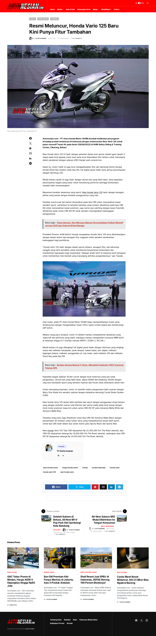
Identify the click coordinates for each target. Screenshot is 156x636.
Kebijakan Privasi (57, 623)
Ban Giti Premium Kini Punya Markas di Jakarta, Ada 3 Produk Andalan (58, 579)
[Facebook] (136, 620)
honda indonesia (98, 468)
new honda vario (67, 472)
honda (85, 468)
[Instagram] (147, 620)
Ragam (14, 572)
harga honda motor (70, 468)
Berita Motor (43, 19)
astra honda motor (50, 468)
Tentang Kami (56, 620)
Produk (124, 572)
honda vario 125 (49, 472)
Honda (50, 430)
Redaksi (67, 620)
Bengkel (46, 572)
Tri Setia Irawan (65, 451)
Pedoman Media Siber (88, 620)
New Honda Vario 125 (92, 192)
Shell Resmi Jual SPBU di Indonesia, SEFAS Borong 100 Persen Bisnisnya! (94, 579)
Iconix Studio (29, 629)
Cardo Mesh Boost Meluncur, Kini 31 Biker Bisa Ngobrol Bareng (133, 579)
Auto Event (57, 530)
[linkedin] (63, 455)
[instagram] (58, 455)
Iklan (75, 620)
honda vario (114, 468)
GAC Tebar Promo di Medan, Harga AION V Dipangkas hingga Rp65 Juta (21, 581)
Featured (54, 19)
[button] (139, 3)
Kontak (70, 623)
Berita (32, 19)
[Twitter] (141, 620)
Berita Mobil (110, 526)
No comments (77, 38)
